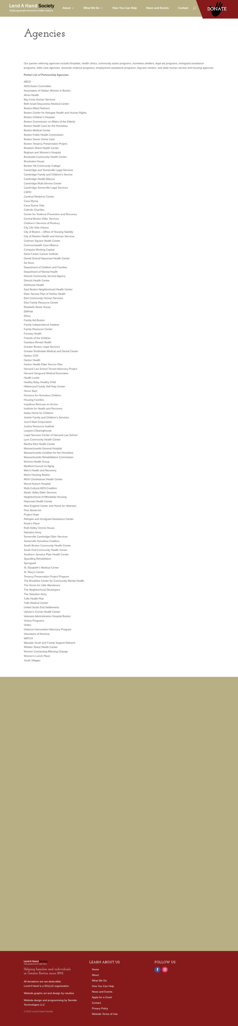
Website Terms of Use (105, 1014)
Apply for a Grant (102, 997)
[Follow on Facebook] (157, 970)
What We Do (99, 980)
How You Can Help (124, 7)
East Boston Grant (35, 739)
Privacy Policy (100, 1008)
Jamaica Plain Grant (114, 739)
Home (95, 969)
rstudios (69, 993)
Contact (183, 7)
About (95, 975)
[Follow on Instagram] (165, 970)
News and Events (157, 7)
